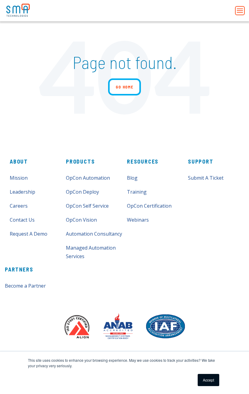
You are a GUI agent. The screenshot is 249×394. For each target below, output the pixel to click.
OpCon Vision (81, 219)
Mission (19, 178)
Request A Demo (28, 233)
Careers (19, 205)
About (19, 161)
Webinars (138, 219)
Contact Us (22, 219)
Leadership (22, 191)
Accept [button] (208, 379)
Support (200, 161)
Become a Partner (25, 285)
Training (137, 191)
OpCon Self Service (87, 205)
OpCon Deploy (82, 191)
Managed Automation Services (91, 252)
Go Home (124, 87)
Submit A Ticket (205, 178)
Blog (132, 178)
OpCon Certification (149, 205)
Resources (143, 161)
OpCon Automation (88, 178)
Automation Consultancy (94, 233)
